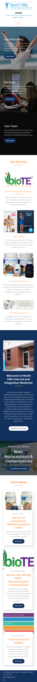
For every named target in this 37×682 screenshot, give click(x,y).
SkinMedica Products (18, 313)
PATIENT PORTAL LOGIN (18, 428)
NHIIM (18, 13)
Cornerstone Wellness (18, 281)
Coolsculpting (18, 236)
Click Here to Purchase (18, 469)
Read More (10, 56)
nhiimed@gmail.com (9, 677)
